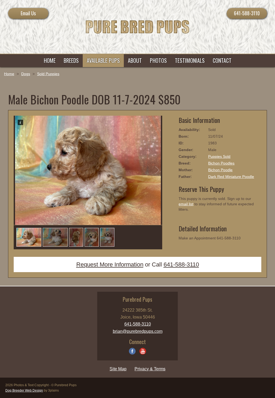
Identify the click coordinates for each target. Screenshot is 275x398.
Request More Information (109, 264)
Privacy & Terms (150, 369)
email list (186, 204)
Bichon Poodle (220, 170)
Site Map (118, 369)
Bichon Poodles (221, 163)
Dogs (25, 74)
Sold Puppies (48, 74)
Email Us (28, 13)
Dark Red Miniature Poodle (231, 176)
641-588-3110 (247, 13)
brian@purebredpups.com (137, 331)
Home (9, 74)
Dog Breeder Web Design (24, 390)
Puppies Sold (219, 156)
